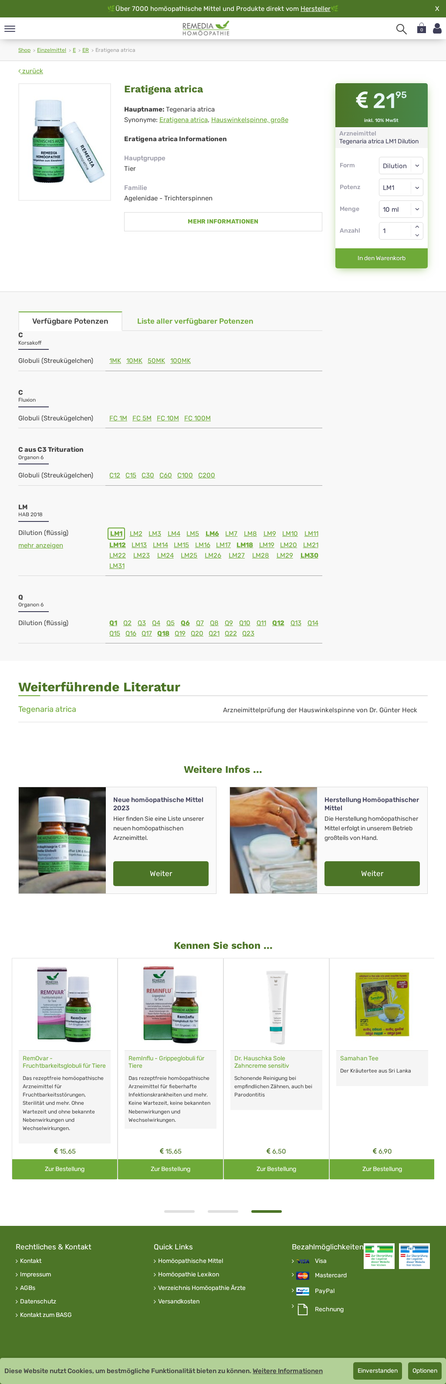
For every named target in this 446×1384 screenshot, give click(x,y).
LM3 (155, 534)
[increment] (417, 226)
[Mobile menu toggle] (10, 29)
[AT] (206, 28)
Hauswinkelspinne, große (249, 120)
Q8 (214, 623)
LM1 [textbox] (388, 188)
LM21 (310, 545)
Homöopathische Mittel (190, 1261)
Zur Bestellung (64, 1169)
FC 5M (142, 418)
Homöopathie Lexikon (188, 1275)
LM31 (117, 566)
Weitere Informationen (288, 1371)
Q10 (244, 623)
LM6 (212, 534)
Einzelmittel (51, 50)
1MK (115, 361)
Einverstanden (378, 1370)
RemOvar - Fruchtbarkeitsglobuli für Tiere (64, 1062)
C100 (185, 475)
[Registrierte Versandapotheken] (379, 1256)
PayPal (324, 1291)
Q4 (156, 623)
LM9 (270, 534)
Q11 (261, 623)
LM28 (260, 555)
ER (85, 50)
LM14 (160, 545)
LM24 (165, 555)
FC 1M (118, 418)
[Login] (437, 28)
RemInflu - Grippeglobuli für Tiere (166, 1062)
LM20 (288, 545)
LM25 (189, 555)
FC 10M (168, 418)
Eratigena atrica (183, 120)
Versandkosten (178, 1302)
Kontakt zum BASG (46, 1315)
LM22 (117, 555)
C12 (114, 475)
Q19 (180, 633)
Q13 (296, 623)
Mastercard (331, 1275)
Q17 (147, 633)
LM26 (213, 555)
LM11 (311, 534)
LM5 (192, 534)
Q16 (130, 633)
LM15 (181, 545)
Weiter (161, 873)
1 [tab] (179, 1211)
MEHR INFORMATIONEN (223, 221)
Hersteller (316, 9)
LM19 (266, 545)
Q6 (185, 623)
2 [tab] (223, 1211)
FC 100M (197, 418)
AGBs (27, 1288)
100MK (180, 361)
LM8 (250, 534)
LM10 (290, 534)
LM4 (174, 534)
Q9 (229, 623)
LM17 (223, 545)
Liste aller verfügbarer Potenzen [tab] (195, 321)
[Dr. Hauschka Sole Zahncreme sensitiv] (276, 1004)
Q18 (163, 633)
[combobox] (401, 187)
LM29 (285, 555)
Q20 (197, 633)
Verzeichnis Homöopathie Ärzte (202, 1288)
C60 (165, 475)
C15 (130, 475)
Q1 (113, 623)
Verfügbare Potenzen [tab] (70, 321)
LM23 (141, 555)
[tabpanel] (276, 1069)
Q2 (127, 623)
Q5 (170, 623)
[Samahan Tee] (382, 1004)
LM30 (309, 555)
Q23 (248, 633)
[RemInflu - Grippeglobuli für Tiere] (170, 1004)
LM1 (116, 534)
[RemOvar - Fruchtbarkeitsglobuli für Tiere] (65, 1004)
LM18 (245, 545)
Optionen (424, 1370)
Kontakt (30, 1261)
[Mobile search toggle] (401, 29)
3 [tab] (266, 1211)
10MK (134, 361)
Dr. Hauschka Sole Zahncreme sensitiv (261, 1062)
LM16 (202, 545)
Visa (321, 1261)
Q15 (114, 633)
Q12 (278, 623)
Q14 (312, 623)
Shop (24, 50)
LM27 (237, 555)
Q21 (214, 633)
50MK (156, 361)
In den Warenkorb (381, 258)
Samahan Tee (359, 1058)
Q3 (142, 623)
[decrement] (417, 235)
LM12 (117, 545)
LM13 (139, 545)
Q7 (200, 623)
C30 (148, 475)
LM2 (136, 534)
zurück (31, 71)
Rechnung (329, 1309)
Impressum (35, 1275)
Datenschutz (38, 1302)
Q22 (231, 633)
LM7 (231, 534)
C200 (206, 475)
